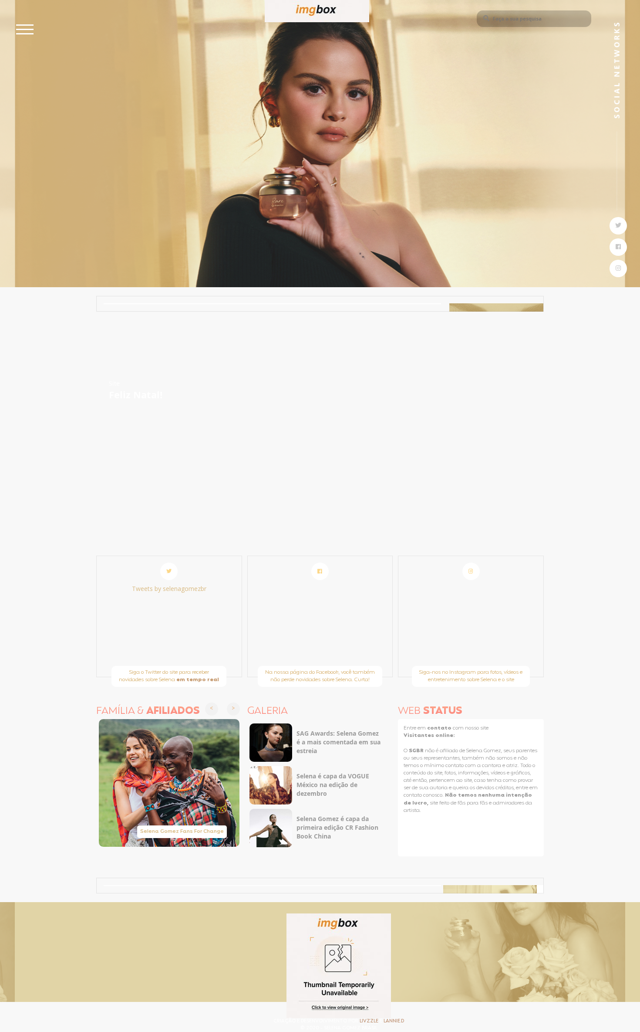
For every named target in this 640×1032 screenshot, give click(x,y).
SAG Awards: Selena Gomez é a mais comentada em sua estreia (338, 742)
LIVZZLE (370, 1021)
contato (440, 728)
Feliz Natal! (135, 394)
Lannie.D (394, 1021)
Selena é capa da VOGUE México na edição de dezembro (332, 785)
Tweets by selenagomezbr (169, 588)
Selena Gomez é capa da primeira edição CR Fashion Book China (337, 827)
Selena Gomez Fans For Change (182, 831)
